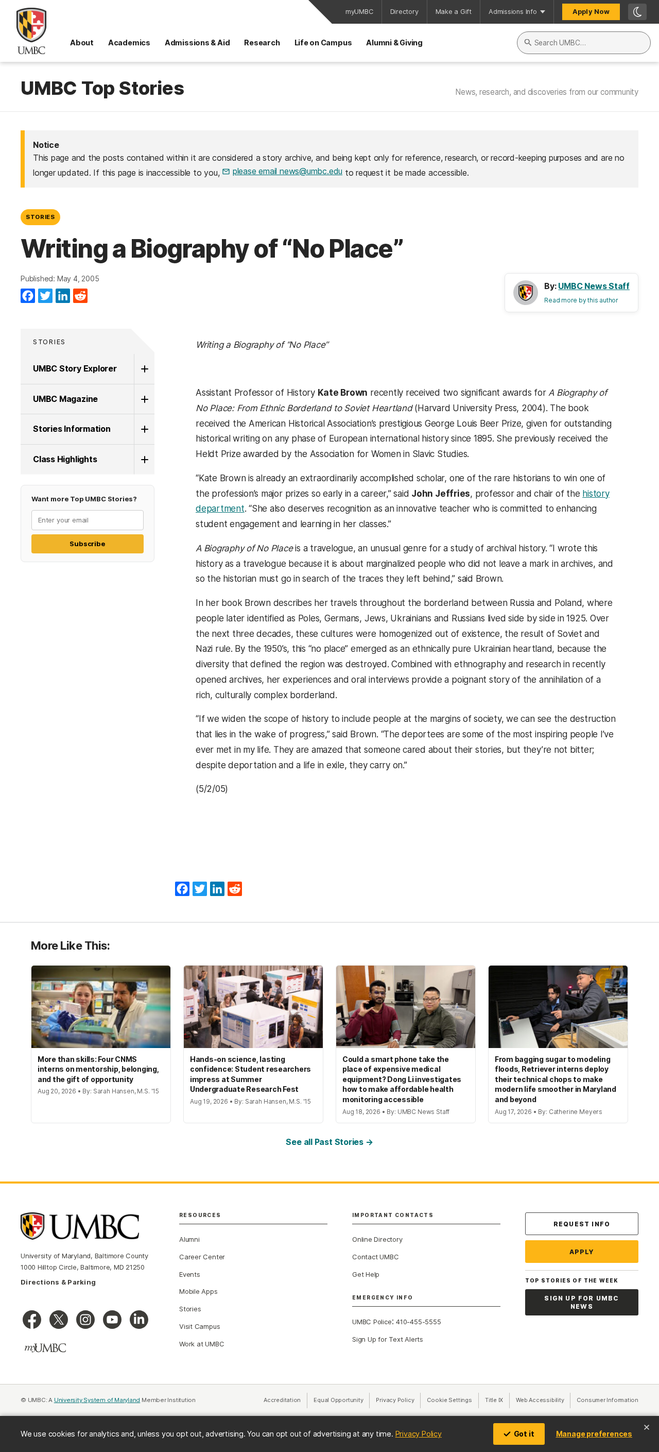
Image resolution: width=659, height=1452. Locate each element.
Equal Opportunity (342, 1400)
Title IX (497, 1400)
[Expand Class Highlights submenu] (144, 460)
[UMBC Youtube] (112, 1319)
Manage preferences (594, 1433)
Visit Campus (199, 1326)
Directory (404, 11)
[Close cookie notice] (646, 1427)
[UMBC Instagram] (85, 1319)
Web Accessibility (543, 1400)
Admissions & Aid (197, 42)
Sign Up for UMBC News (581, 1302)
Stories (40, 217)
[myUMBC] (45, 1348)
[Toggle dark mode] (637, 12)
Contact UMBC (375, 1257)
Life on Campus (323, 42)
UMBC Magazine (65, 399)
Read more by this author (581, 300)
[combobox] (584, 42)
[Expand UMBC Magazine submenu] (144, 399)
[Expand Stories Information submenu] (144, 429)
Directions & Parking (58, 1282)
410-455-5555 (418, 1322)
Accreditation (282, 1400)
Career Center (202, 1257)
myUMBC (359, 11)
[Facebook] (28, 296)
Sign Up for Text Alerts (387, 1339)
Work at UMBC (201, 1344)
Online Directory (377, 1239)
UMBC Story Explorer (75, 368)
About (82, 42)
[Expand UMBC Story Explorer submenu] (144, 369)
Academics (129, 42)
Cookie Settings (449, 1400)
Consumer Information (607, 1400)
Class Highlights (65, 459)
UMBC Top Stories (102, 88)
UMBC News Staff (594, 286)
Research (262, 42)
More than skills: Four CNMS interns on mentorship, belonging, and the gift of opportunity (98, 1069)
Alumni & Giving (394, 42)
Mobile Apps (198, 1291)
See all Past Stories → (329, 1142)
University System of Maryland (97, 1400)
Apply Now (591, 11)
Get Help (365, 1274)
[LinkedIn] (63, 296)
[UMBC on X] (58, 1319)
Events (189, 1274)
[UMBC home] (23, 31)
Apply (582, 1252)
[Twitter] (45, 296)
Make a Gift (454, 11)
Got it (524, 1433)
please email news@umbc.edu (287, 171)
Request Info (581, 1224)
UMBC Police (372, 1322)
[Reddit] (80, 296)
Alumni (189, 1239)
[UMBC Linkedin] (139, 1319)
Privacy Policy (418, 1433)
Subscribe (87, 543)
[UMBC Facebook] (32, 1319)
